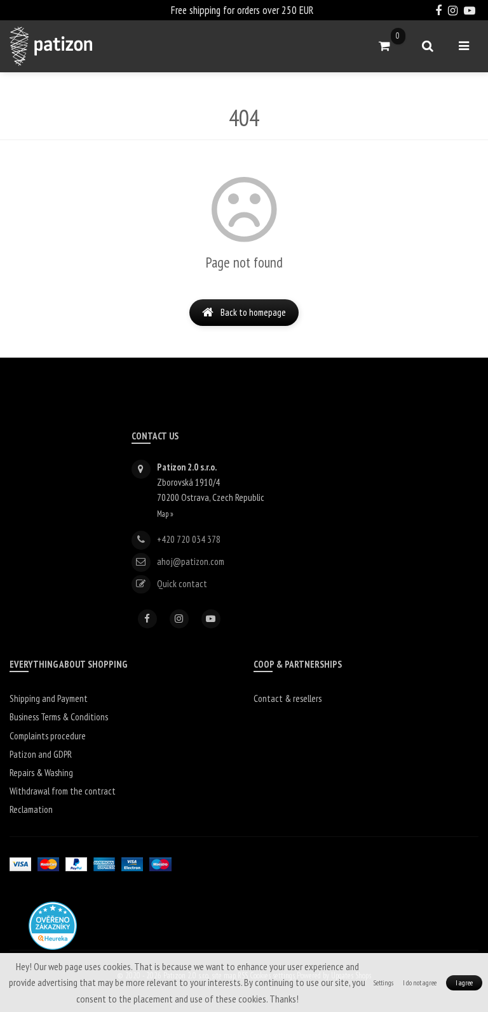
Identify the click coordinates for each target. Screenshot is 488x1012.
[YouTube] (210, 618)
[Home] (51, 46)
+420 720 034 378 (188, 539)
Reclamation (31, 809)
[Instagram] (179, 618)
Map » (165, 514)
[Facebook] (147, 618)
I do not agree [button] (420, 982)
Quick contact (182, 584)
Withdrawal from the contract (63, 791)
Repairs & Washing (41, 773)
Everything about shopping (68, 664)
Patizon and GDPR (41, 754)
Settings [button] (383, 982)
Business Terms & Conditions (59, 717)
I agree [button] (464, 982)
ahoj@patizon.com (190, 561)
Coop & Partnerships (298, 664)
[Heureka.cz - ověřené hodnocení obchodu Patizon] (53, 925)
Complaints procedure (48, 736)
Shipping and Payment (49, 698)
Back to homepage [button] (253, 312)
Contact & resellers (288, 698)
